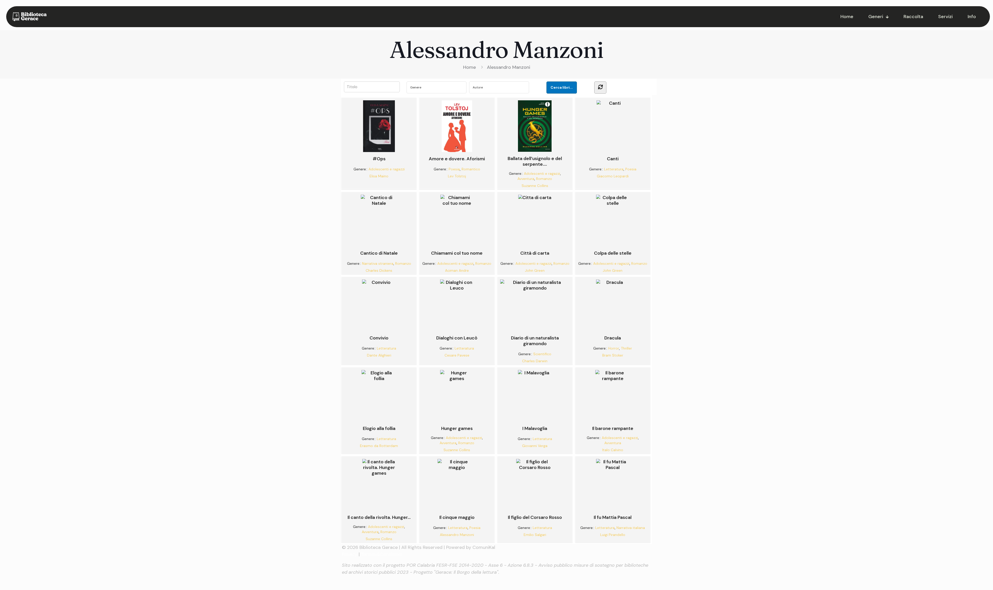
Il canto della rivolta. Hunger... (379, 517)
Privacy (349, 554)
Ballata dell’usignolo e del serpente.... (535, 161)
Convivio (379, 338)
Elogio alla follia (379, 428)
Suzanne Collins (535, 185)
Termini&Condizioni (381, 554)
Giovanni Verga (534, 445)
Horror (613, 348)
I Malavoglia (534, 428)
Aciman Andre (457, 270)
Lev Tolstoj (457, 176)
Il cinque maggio (457, 517)
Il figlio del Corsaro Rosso (535, 517)
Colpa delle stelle (612, 253)
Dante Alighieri (379, 355)
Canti (613, 159)
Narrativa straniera (377, 263)
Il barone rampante (612, 428)
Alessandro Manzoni (508, 67)
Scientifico (542, 354)
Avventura (525, 178)
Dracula (612, 338)
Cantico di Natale (379, 253)
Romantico (471, 169)
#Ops (379, 159)
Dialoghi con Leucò (456, 338)
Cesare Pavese (457, 355)
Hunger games (457, 428)
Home (469, 67)
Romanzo (544, 178)
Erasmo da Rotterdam (379, 445)
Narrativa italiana (630, 527)
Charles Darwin (534, 361)
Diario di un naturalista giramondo (535, 340)
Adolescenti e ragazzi (386, 169)
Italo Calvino (612, 450)
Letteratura (613, 169)
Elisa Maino (379, 176)
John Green (535, 270)
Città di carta (534, 253)
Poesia (454, 169)
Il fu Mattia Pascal (612, 517)
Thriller (626, 348)
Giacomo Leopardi (613, 176)
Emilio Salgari (535, 534)
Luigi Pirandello (612, 534)
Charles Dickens (379, 270)
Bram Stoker (612, 355)
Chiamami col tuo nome (457, 253)
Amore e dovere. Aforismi (457, 159)
